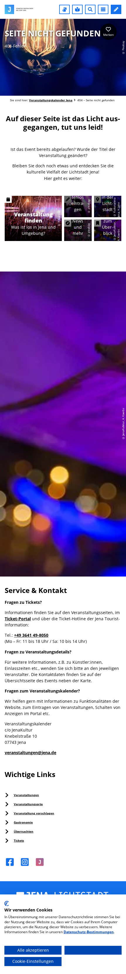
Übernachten (23, 831)
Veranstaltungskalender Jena (50, 100)
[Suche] (90, 9)
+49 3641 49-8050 (31, 635)
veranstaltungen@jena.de (30, 752)
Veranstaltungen (26, 795)
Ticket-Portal (18, 618)
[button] (64, 9)
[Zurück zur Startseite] (19, 9)
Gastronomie (23, 822)
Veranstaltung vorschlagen (34, 813)
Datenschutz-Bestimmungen (89, 931)
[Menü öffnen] (103, 9)
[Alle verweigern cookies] (93, 950)
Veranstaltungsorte (28, 804)
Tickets (19, 840)
